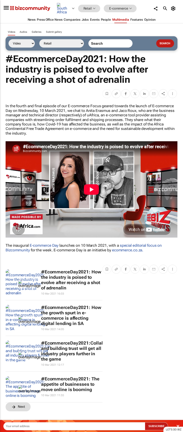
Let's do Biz (173, 429)
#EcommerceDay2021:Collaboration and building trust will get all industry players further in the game (80, 351)
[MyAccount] (174, 8)
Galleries (37, 31)
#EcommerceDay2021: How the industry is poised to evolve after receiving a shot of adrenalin (71, 280)
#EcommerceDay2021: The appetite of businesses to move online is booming (70, 384)
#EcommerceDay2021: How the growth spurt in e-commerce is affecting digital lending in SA (71, 315)
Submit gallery (54, 31)
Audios (23, 31)
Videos (11, 31)
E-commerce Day (44, 245)
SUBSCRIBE (156, 426)
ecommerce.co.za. (127, 250)
